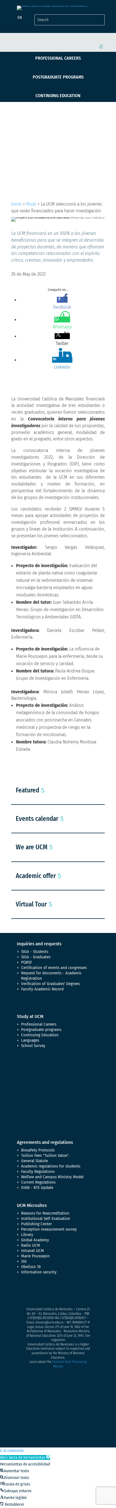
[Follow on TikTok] (77, 1292)
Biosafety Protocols (38, 1150)
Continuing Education (58, 95)
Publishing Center (36, 1223)
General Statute (34, 1160)
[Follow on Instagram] (43, 1292)
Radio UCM (30, 1245)
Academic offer (36, 876)
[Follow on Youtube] (55, 1292)
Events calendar (37, 819)
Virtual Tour (31, 904)
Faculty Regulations (38, 1171)
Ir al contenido (12, 1450)
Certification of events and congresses (54, 967)
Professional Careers (58, 58)
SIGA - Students (34, 951)
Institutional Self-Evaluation (45, 1218)
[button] (25, 1457)
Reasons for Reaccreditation (45, 1213)
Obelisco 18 (31, 1266)
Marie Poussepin (35, 1255)
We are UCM (31, 847)
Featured (27, 790)
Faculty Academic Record (42, 989)
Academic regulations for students (50, 1166)
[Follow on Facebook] (21, 1292)
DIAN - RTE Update (37, 1187)
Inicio (16, 204)
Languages (30, 1040)
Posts (31, 204)
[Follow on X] (32, 1292)
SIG (24, 1261)
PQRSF (26, 962)
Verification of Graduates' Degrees (50, 983)
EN (19, 17)
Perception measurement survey (49, 1229)
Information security (39, 1272)
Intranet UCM (32, 1250)
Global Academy (35, 1239)
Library (27, 1234)
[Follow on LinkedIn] (66, 1292)
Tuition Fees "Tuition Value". (45, 1155)
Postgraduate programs (58, 77)
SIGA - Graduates (35, 956)
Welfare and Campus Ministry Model (52, 1176)
